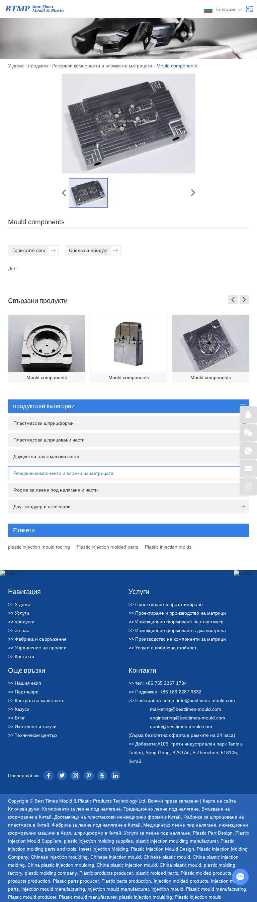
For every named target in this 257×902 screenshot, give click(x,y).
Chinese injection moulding (59, 857)
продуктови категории (44, 406)
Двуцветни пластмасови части (46, 456)
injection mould (167, 889)
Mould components (46, 377)
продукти (38, 65)
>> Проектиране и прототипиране (165, 604)
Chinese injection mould (115, 857)
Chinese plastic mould (167, 857)
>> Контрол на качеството (36, 700)
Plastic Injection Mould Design (162, 849)
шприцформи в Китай (97, 833)
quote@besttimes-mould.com (181, 726)
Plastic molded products (206, 873)
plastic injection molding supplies (98, 841)
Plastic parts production (126, 881)
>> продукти (21, 621)
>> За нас (18, 630)
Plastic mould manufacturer (87, 897)
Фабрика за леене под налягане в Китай (96, 825)
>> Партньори (23, 691)
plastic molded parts (157, 873)
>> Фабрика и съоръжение (37, 639)
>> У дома (19, 604)
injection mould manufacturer (118, 889)
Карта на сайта (219, 801)
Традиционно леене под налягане (161, 809)
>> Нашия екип (24, 683)
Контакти (142, 670)
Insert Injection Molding (103, 849)
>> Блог (16, 717)
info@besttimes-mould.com (206, 700)
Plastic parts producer (76, 881)
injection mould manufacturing (53, 889)
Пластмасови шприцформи (43, 423)
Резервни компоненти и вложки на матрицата (102, 65)
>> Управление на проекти (37, 647)
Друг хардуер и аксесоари (42, 506)
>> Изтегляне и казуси (32, 726)
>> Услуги (18, 613)
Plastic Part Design (213, 833)
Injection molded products (181, 881)
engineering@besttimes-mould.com (187, 717)
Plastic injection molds (168, 547)
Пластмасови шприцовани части (49, 439)
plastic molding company (51, 873)
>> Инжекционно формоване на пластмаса (176, 621)
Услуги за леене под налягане (157, 833)
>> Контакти (21, 656)
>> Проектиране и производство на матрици (177, 613)
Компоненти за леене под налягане (81, 809)
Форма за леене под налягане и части (55, 490)
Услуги (138, 591)
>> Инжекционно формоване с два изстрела (177, 630)
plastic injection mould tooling (39, 547)
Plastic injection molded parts (107, 547)
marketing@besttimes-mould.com (185, 709)
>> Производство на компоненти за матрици (177, 639)
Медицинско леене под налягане (179, 825)
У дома (16, 65)
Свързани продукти (38, 300)
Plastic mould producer (32, 897)
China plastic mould (180, 865)
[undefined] (128, 124)
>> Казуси (18, 709)
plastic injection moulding (145, 897)
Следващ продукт (88, 250)
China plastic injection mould (127, 865)
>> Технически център (32, 735)
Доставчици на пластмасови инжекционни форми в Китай (117, 817)
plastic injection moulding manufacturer (177, 841)
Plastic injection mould (198, 897)
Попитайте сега (28, 250)
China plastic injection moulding (60, 865)
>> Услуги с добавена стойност (162, 647)
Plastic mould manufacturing (216, 889)
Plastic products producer (106, 873)
